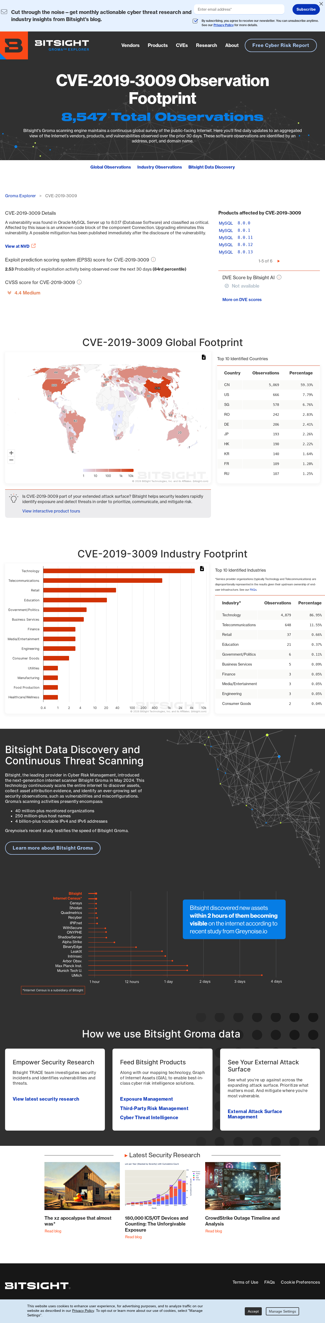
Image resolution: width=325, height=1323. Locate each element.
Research (206, 45)
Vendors (130, 45)
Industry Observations (159, 167)
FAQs (253, 589)
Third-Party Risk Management (154, 1108)
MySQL (226, 223)
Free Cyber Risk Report (280, 45)
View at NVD (17, 246)
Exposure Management (146, 1099)
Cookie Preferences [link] (300, 1282)
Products (158, 45)
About (232, 45)
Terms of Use (245, 1282)
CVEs (182, 45)
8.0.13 (245, 252)
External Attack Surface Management (255, 1114)
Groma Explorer (20, 195)
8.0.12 (245, 244)
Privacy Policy (224, 25)
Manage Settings (282, 1311)
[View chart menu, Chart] (204, 357)
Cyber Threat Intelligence (149, 1117)
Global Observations (110, 167)
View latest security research (46, 1099)
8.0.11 (245, 237)
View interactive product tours (51, 511)
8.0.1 (244, 230)
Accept (253, 1311)
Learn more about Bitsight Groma (53, 848)
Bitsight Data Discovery (211, 167)
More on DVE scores (242, 299)
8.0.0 (244, 223)
